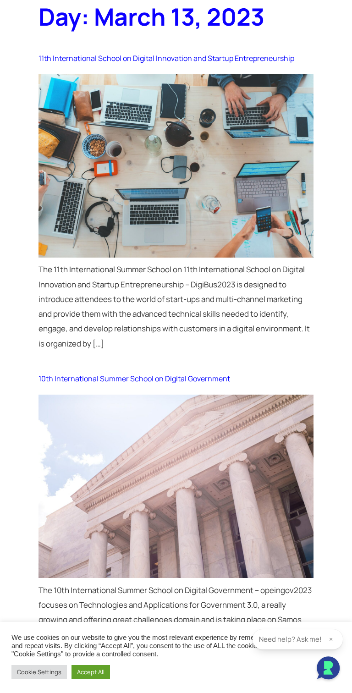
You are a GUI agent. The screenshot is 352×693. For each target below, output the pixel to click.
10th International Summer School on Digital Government (134, 379)
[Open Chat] (328, 669)
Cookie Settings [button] (39, 672)
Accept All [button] (90, 672)
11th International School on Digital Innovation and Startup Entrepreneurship (166, 58)
